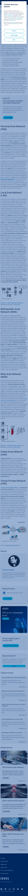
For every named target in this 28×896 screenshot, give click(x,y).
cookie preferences (8, 15)
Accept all (12, 22)
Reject (13, 20)
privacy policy (19, 18)
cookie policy (10, 18)
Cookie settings (14, 35)
